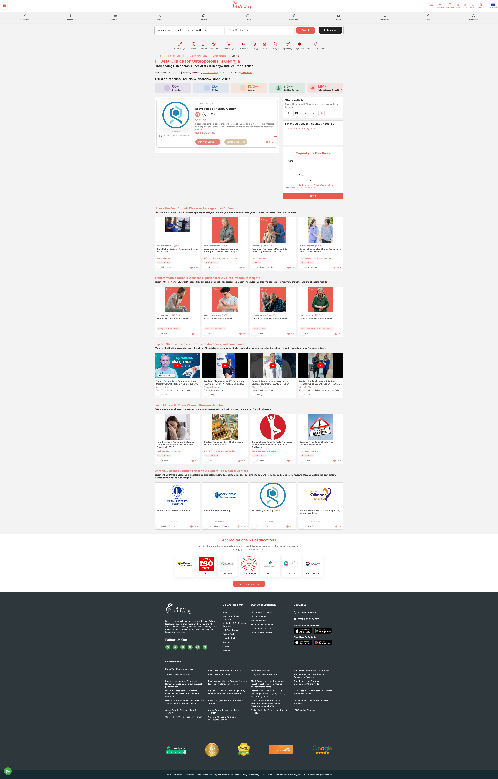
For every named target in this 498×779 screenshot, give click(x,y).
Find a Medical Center (261, 612)
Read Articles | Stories (262, 632)
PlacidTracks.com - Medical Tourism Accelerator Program (311, 675)
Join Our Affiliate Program (230, 617)
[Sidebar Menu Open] (4, 6)
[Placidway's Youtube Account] (182, 647)
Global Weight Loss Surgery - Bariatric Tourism (312, 701)
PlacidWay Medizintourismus (179, 669)
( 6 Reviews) (176, 132)
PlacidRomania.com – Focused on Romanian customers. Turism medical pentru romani (183, 684)
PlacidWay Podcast (260, 670)
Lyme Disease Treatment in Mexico (317, 318)
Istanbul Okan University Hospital (173, 510)
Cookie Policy (312, 187)
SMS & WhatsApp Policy (324, 185)
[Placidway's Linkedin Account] (205, 647)
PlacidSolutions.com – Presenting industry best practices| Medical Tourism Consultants (267, 684)
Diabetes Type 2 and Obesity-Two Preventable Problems (316, 443)
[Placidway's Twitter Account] (175, 647)
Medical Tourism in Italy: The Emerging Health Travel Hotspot (223, 443)
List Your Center (230, 630)
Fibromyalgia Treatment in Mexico (173, 318)
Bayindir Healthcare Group (217, 510)
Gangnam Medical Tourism (264, 674)
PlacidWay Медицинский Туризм (224, 670)
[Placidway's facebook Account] (167, 647)
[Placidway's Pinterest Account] (190, 647)
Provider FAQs (229, 638)
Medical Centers (176, 55)
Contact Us (227, 646)
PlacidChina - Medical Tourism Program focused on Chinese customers (227, 682)
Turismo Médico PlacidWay (178, 674)
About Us (226, 612)
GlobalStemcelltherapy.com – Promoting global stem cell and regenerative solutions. (266, 703)
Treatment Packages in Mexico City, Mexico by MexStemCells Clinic (270, 250)
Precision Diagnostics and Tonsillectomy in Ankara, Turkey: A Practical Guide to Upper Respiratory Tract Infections (224, 382)
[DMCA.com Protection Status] (244, 749)
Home (159, 55)
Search (306, 30)
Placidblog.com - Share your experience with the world (307, 682)
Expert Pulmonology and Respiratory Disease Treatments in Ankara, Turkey (270, 382)
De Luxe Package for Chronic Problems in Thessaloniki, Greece (320, 250)
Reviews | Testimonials (262, 624)
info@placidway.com (308, 618)
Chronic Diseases (198, 55)
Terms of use (307, 185)
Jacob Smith (246, 72)
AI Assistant (330, 30)
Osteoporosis (219, 55)
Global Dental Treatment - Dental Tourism (224, 711)
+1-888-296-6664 (307, 612)
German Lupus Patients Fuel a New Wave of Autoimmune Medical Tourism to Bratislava (272, 444)
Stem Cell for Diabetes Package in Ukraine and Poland (177, 250)
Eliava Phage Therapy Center (302, 128)
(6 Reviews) (220, 522)
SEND (313, 196)
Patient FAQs (228, 634)
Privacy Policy (296, 187)
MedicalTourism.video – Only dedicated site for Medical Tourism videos (184, 701)
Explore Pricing (258, 620)
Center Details (233, 142)
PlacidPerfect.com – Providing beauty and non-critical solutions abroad (226, 692)
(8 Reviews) (316, 522)
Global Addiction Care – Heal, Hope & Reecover (269, 711)
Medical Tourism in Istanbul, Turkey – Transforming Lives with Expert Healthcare (320, 382)
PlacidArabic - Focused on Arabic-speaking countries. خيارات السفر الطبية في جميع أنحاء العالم (269, 694)
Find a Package (258, 616)
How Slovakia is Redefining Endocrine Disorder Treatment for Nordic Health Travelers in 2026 (175, 444)
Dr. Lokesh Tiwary (210, 72)
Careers (226, 642)
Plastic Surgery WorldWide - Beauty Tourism (225, 701)
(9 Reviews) (172, 522)
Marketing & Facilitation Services (234, 624)
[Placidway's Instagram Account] (197, 647)
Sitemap (226, 650)
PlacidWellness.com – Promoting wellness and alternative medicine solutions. (182, 694)
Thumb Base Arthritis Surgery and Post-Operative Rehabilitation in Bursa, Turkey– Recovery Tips (177, 382)
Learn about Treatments (263, 628)
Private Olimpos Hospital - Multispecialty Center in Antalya (320, 511)
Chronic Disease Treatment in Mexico (270, 318)
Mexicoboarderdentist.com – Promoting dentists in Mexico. (313, 692)
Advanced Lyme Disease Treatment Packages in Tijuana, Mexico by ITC (221, 250)
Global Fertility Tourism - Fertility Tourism (181, 711)
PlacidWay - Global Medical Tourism (311, 670)
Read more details (205, 132)
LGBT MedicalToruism (304, 710)
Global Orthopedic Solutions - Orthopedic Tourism (222, 718)
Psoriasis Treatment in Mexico (219, 318)
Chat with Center (205, 142)
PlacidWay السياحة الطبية (219, 674)
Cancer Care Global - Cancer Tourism (183, 717)
